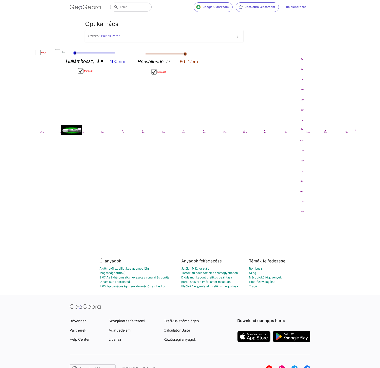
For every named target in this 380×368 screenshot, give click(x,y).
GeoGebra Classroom (259, 7)
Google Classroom (215, 7)
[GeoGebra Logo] (85, 7)
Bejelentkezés (296, 7)
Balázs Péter (110, 36)
